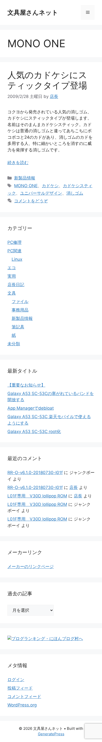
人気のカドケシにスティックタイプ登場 (47, 80)
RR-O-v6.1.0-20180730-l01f (35, 472)
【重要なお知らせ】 (26, 385)
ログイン (15, 679)
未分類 (13, 343)
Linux (17, 259)
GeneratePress (51, 734)
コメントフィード (24, 696)
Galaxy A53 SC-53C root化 (34, 431)
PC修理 (14, 242)
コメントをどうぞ (31, 200)
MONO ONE (26, 185)
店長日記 (15, 284)
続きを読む (17, 162)
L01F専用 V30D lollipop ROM (37, 495)
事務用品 (20, 309)
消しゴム (74, 193)
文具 (11, 293)
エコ (11, 267)
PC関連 (14, 250)
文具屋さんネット (32, 12)
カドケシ (50, 185)
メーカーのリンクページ (30, 566)
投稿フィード (20, 688)
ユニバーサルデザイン (41, 193)
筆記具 (18, 326)
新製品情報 (24, 177)
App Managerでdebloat (30, 408)
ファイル (20, 301)
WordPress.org (22, 704)
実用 (11, 276)
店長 (73, 487)
